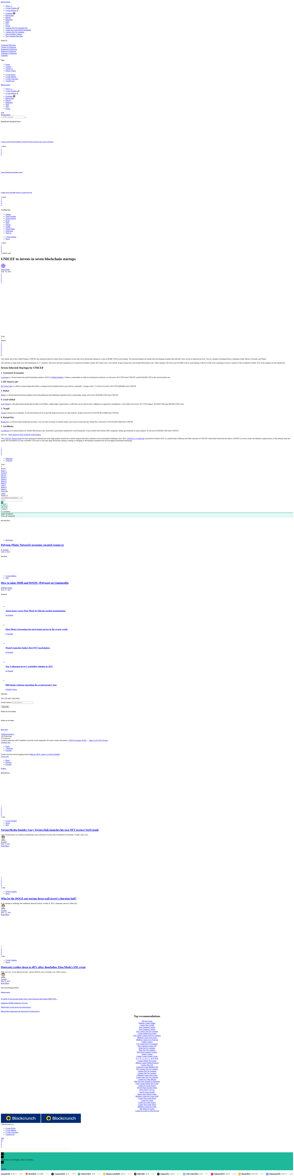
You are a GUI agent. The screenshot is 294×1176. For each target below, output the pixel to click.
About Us (9, 69)
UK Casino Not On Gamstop (147, 1044)
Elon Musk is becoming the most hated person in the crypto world (36, 629)
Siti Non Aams (147, 1021)
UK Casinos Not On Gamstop (147, 1031)
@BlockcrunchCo (7, 734)
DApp (8, 26)
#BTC (38, 754)
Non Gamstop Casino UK (147, 1046)
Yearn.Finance (11, 218)
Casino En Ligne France (147, 1086)
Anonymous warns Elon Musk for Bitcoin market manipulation (36, 611)
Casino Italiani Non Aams (147, 1033)
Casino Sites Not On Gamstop (147, 1077)
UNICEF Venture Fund (12, 438)
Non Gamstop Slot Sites (14, 36)
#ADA (71, 740)
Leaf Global (5, 404)
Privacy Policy (11, 71)
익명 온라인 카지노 (147, 1090)
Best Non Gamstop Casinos (147, 1052)
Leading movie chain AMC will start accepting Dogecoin (16, 192)
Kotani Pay (5, 422)
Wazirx (8, 225)
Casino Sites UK (147, 1065)
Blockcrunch (5, 2)
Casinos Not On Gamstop (15, 32)
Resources (9, 540)
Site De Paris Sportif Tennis (147, 1088)
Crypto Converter (12, 79)
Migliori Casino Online (147, 1023)
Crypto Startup (11, 237)
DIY (7, 578)
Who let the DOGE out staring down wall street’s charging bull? (38, 898)
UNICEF (9, 461)
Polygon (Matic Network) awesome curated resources (32, 544)
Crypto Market (11, 77)
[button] (2, 113)
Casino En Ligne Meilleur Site (147, 1067)
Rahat (3, 395)
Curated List (10, 81)
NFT (7, 24)
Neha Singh (5, 269)
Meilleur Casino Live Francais (147, 1040)
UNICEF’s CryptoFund (135, 438)
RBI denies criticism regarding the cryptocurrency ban (31, 685)
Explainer (10, 13)
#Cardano (77, 740)
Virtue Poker (10, 229)
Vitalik (8, 227)
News (9, 6)
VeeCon (8, 233)
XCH (8, 221)
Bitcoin (8, 18)
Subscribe (5, 707)
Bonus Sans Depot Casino (147, 1094)
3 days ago (5, 756)
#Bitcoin (33, 754)
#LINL (84, 740)
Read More (5, 846)
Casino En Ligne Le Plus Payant (147, 1111)
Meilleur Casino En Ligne (147, 1107)
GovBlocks (5, 431)
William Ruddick (57, 377)
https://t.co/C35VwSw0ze (98, 740)
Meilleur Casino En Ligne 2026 (147, 1096)
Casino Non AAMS (147, 1025)
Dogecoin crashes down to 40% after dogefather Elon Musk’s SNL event (43, 967)
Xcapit (3, 413)
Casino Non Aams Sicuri (147, 1098)
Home (8, 65)
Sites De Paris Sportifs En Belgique (147, 1081)
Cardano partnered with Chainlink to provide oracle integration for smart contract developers (27, 141)
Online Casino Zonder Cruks (147, 1056)
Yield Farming (11, 216)
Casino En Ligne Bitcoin (147, 1079)
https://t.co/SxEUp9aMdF (50, 754)
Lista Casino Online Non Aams (147, 1083)
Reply (4, 1169)
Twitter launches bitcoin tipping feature (12, 172)
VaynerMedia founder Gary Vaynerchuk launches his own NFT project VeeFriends (50, 829)
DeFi (7, 22)
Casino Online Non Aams (147, 1061)
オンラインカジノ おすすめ (147, 1058)
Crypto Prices (10, 75)
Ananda (4, 842)
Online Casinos (147, 1042)
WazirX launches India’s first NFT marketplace (28, 648)
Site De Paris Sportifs (147, 1092)
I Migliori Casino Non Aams (147, 1075)
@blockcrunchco (5, 992)
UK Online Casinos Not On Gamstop (147, 1036)
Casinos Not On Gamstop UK (16, 28)
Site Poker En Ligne (147, 1109)
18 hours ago (5, 742)
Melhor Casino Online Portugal (147, 1063)
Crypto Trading (12, 8)
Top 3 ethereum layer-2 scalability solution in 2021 (29, 666)
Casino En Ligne (147, 1100)
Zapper (8, 214)
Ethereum (9, 20)
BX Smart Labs (6, 386)
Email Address (6, 702)
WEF (7, 223)
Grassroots (5, 377)
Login (3, 493)
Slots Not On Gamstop (147, 1048)
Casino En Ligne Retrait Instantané (18, 30)
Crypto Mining (12, 10)
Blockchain (10, 15)
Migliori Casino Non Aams (147, 1038)
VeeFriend (9, 231)
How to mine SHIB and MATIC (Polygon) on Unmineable (35, 582)
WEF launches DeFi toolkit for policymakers (24, 435)
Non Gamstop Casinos (14, 34)
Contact (8, 67)
